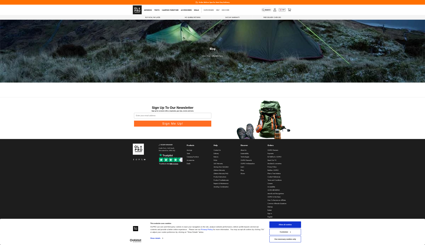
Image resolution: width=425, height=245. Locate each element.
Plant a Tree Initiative (274, 173)
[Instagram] (136, 159)
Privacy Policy (207, 229)
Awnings (148, 10)
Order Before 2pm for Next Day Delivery (214, 2)
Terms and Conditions (275, 180)
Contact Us (217, 150)
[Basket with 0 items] (289, 10)
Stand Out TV (272, 160)
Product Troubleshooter (221, 180)
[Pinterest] (139, 159)
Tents (156, 10)
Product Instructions (220, 177)
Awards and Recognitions (276, 193)
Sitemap (270, 207)
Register (270, 217)
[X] (142, 159)
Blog (242, 170)
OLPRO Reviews (273, 150)
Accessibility (271, 187)
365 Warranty (218, 163)
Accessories (186, 10)
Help (217, 10)
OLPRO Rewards (246, 160)
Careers (270, 183)
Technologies (245, 157)
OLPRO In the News (274, 197)
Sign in (270, 213)
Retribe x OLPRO (273, 170)
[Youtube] (144, 159)
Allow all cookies (285, 225)
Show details (155, 238)
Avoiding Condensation (221, 187)
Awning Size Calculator (221, 167)
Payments (270, 153)
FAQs (215, 160)
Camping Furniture (170, 10)
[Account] (275, 10)
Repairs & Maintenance (221, 183)
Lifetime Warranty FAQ (221, 173)
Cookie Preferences (274, 177)
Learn (242, 167)
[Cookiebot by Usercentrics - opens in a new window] (135, 240)
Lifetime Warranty (219, 170)
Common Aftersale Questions (277, 203)
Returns (216, 157)
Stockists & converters (274, 163)
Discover (225, 10)
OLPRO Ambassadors (248, 163)
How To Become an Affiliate (277, 200)
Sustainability (245, 153)
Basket (269, 210)
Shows (243, 173)
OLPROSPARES (209, 10)
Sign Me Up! (172, 123)
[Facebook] (133, 159)
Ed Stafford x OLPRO (274, 157)
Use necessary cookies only (285, 239)
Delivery (216, 153)
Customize (284, 232)
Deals (196, 10)
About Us (243, 150)
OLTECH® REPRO (274, 190)
